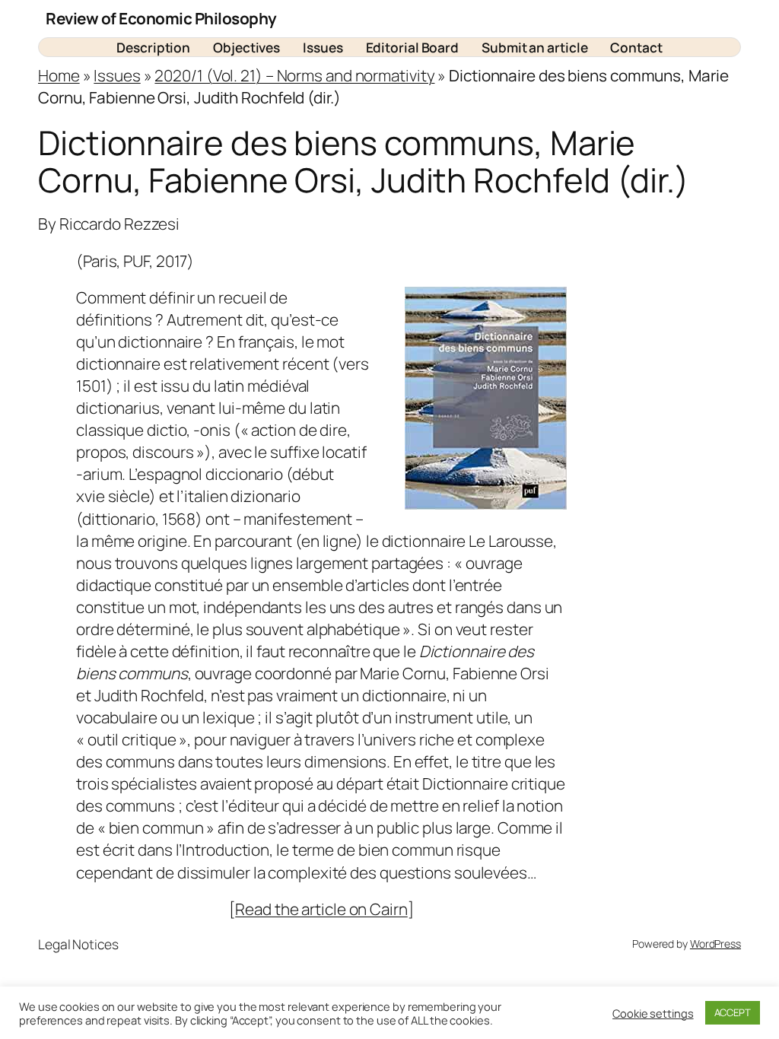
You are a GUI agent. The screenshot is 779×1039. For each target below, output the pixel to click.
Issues (117, 75)
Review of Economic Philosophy (161, 18)
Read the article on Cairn (321, 909)
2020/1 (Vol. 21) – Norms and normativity (294, 75)
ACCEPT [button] (732, 1012)
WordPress (715, 943)
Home (59, 75)
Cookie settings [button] (653, 1013)
